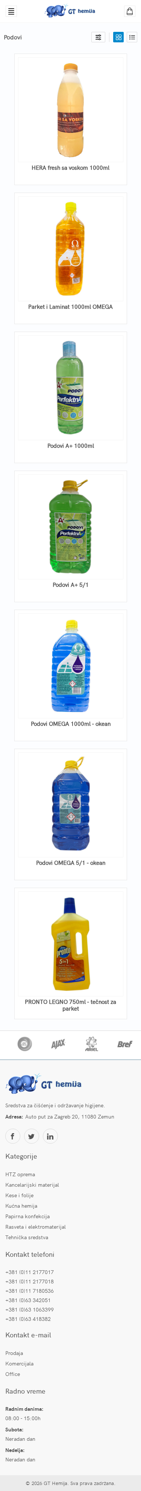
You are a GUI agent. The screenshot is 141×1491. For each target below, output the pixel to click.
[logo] (44, 1084)
